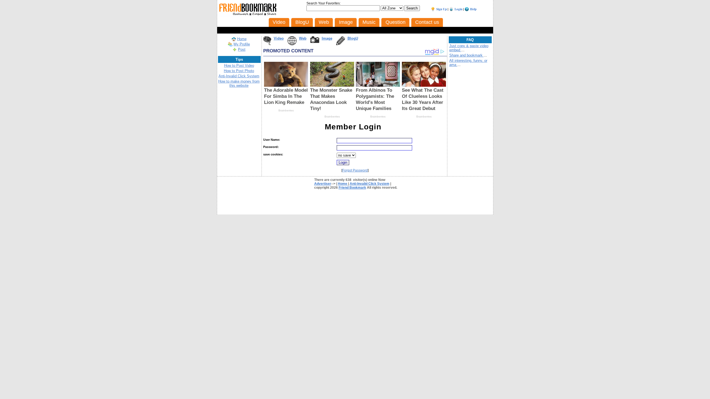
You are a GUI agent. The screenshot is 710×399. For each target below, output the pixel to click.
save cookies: (273, 154)
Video (279, 38)
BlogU (353, 38)
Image (327, 38)
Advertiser (322, 184)
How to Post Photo (239, 71)
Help (473, 9)
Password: (271, 147)
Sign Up (441, 9)
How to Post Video (239, 65)
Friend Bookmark (352, 188)
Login (458, 9)
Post (241, 49)
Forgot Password (355, 170)
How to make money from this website (239, 83)
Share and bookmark (466, 55)
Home (242, 39)
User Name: (271, 139)
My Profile (242, 44)
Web (302, 38)
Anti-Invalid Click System (239, 76)
